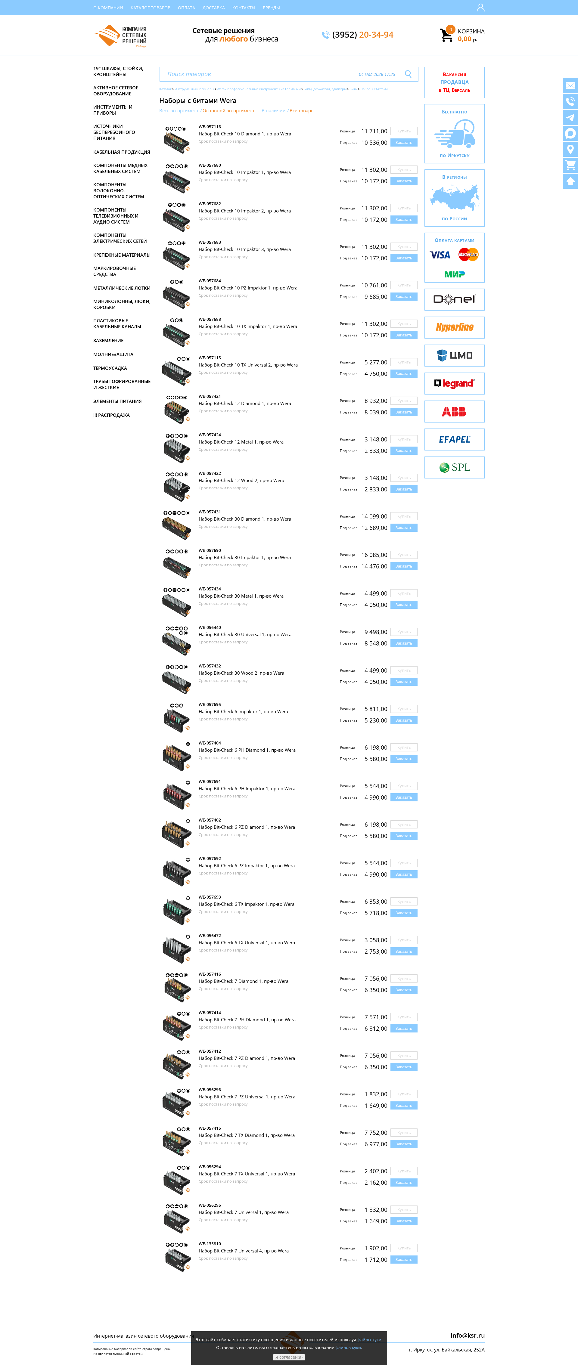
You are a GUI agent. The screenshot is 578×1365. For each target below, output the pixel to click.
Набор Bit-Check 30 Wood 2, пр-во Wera (241, 673)
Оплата (186, 8)
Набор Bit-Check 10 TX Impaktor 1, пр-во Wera (248, 326)
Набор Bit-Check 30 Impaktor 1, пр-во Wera (245, 557)
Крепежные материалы (122, 255)
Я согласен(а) (289, 1357)
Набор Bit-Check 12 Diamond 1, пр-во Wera (245, 403)
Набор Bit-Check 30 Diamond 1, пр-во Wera (245, 519)
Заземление (108, 340)
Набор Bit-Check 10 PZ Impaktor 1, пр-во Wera (248, 288)
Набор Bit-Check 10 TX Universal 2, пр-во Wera (248, 365)
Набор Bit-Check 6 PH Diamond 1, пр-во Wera (247, 750)
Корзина (471, 31)
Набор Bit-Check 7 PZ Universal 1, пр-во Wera (247, 1097)
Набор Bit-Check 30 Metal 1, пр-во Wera (241, 596)
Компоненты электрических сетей (120, 238)
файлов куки (348, 1347)
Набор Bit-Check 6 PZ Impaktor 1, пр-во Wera (247, 865)
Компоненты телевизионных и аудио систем (115, 216)
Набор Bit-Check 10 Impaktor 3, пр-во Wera (245, 249)
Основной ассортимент (229, 110)
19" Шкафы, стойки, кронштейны (118, 71)
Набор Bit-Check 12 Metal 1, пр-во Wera (241, 442)
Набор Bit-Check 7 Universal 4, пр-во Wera (244, 1251)
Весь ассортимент (179, 110)
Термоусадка (110, 368)
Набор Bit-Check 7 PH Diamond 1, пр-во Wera (247, 1020)
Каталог (165, 89)
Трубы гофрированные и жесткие (122, 384)
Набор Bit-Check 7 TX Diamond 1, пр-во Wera (247, 1135)
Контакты (243, 8)
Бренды (271, 8)
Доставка (214, 8)
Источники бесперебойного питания (114, 132)
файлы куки (369, 1339)
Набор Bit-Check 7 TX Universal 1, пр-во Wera (247, 1174)
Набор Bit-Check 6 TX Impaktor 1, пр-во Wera (246, 904)
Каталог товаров (150, 8)
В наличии (274, 110)
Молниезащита (113, 354)
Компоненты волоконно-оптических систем (118, 190)
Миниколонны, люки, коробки (122, 304)
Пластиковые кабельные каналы (117, 323)
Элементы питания (117, 401)
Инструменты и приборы (112, 110)
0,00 (467, 38)
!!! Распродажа (111, 415)
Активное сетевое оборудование (115, 91)
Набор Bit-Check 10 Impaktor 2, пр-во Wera (245, 211)
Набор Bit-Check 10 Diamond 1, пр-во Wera (245, 134)
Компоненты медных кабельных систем (120, 168)
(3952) (362, 35)
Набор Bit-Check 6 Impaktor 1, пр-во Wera (243, 711)
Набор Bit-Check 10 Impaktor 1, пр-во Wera (245, 172)
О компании (108, 8)
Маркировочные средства (114, 271)
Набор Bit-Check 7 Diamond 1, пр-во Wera (243, 981)
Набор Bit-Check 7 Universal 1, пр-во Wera (244, 1212)
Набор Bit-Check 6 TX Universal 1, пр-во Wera (247, 942)
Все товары (302, 110)
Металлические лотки (122, 288)
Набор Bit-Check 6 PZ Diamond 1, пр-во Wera (247, 827)
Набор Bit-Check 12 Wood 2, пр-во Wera (241, 480)
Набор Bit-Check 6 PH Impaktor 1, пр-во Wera (247, 788)
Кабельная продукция (121, 152)
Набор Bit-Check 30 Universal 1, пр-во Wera (245, 634)
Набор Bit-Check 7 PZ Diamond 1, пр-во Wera (247, 1058)
